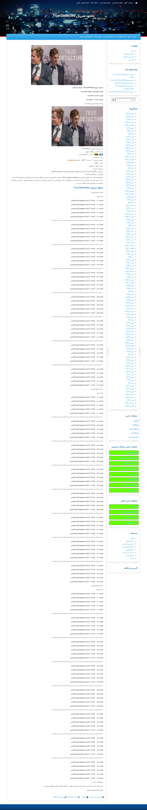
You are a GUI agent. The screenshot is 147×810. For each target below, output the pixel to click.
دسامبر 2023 (130, 182)
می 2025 (131, 134)
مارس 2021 (130, 263)
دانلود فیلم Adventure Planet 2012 (121, 92)
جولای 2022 (130, 220)
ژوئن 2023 (130, 199)
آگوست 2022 (129, 217)
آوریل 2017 (130, 386)
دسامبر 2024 (130, 148)
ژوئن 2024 (130, 165)
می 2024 (131, 168)
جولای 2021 (130, 251)
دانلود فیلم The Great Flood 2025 (122, 80)
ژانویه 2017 (130, 394)
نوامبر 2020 (130, 274)
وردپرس (131, 59)
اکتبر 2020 (130, 277)
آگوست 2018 (129, 346)
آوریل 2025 (130, 136)
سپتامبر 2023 (129, 191)
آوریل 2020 (130, 294)
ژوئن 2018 (130, 351)
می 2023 (131, 202)
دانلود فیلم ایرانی (105, 3)
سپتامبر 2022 (129, 214)
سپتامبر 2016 (129, 403)
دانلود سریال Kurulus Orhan (124, 83)
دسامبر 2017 (130, 369)
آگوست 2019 (129, 314)
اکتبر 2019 (130, 308)
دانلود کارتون (85, 3)
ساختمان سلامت (134, 429)
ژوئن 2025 (130, 131)
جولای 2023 (130, 197)
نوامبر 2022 (130, 208)
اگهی (125, 3)
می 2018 (131, 354)
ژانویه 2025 (130, 145)
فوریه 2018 (130, 363)
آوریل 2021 (130, 260)
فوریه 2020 (130, 300)
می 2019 (131, 320)
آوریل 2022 (130, 228)
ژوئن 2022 (130, 222)
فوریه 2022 (130, 234)
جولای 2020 (130, 285)
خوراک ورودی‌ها (129, 54)
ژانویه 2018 (130, 366)
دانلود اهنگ (94, 3)
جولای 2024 (130, 162)
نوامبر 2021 (130, 240)
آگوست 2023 (129, 194)
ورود (132, 51)
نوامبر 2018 (130, 337)
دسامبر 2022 (130, 205)
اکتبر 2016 (130, 400)
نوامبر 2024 (130, 151)
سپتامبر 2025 (129, 122)
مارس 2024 (130, 174)
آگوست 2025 (129, 125)
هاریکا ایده (135, 433)
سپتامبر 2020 (129, 280)
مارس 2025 (130, 139)
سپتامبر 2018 (129, 343)
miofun (83, 797)
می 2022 (131, 225)
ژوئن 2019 (130, 317)
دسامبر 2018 (130, 334)
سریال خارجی (130, 555)
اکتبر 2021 (130, 242)
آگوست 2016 (129, 406)
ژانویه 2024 (130, 179)
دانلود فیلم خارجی (117, 3)
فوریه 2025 (130, 142)
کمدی (78, 3)
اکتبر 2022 (130, 211)
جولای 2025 (130, 128)
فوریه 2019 (130, 328)
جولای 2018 (130, 348)
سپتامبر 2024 (129, 157)
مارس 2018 (130, 360)
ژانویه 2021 (130, 268)
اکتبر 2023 (130, 188)
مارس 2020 (130, 297)
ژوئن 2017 (130, 380)
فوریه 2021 (130, 265)
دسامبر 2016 (130, 397)
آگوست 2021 (129, 248)
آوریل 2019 (130, 323)
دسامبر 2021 (130, 237)
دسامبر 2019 (130, 305)
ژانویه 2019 (130, 331)
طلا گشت (136, 421)
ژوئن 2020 (130, 288)
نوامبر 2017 (130, 371)
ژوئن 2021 (130, 254)
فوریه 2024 (130, 177)
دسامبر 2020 (130, 271)
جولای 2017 (130, 377)
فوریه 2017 (130, 391)
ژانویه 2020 (130, 303)
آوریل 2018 (130, 357)
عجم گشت (135, 425)
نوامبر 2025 (130, 116)
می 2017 (131, 383)
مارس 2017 (130, 389)
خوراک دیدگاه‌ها (129, 57)
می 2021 (131, 257)
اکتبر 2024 (130, 154)
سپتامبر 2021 (129, 245)
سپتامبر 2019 (129, 311)
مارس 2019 (130, 326)
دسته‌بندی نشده (128, 552)
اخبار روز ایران (134, 437)
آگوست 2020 (129, 283)
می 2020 (131, 291)
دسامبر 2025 (130, 114)
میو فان (130, 3)
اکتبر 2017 (130, 374)
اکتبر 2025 (130, 119)
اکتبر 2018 (130, 340)
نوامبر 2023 (130, 185)
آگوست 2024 (129, 159)
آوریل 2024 (130, 171)
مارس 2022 (130, 231)
